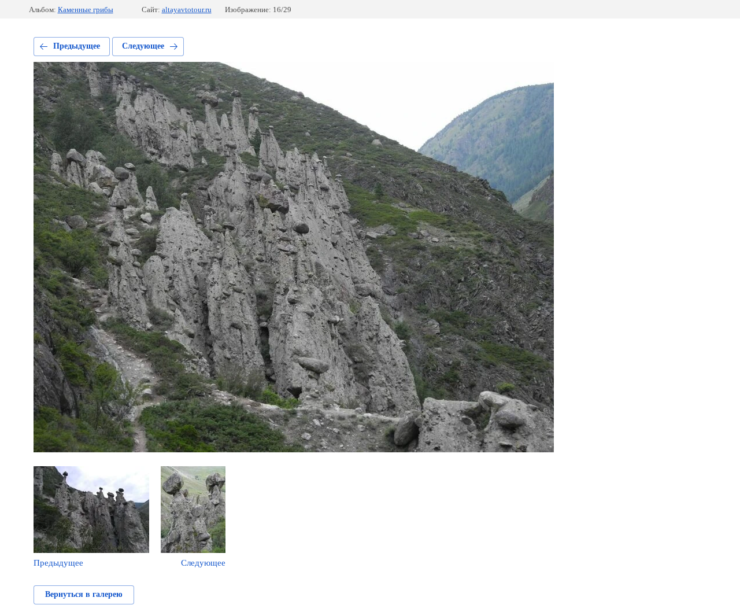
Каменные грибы (85, 9)
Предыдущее (76, 46)
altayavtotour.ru (187, 9)
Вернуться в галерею (84, 594)
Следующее (143, 46)
